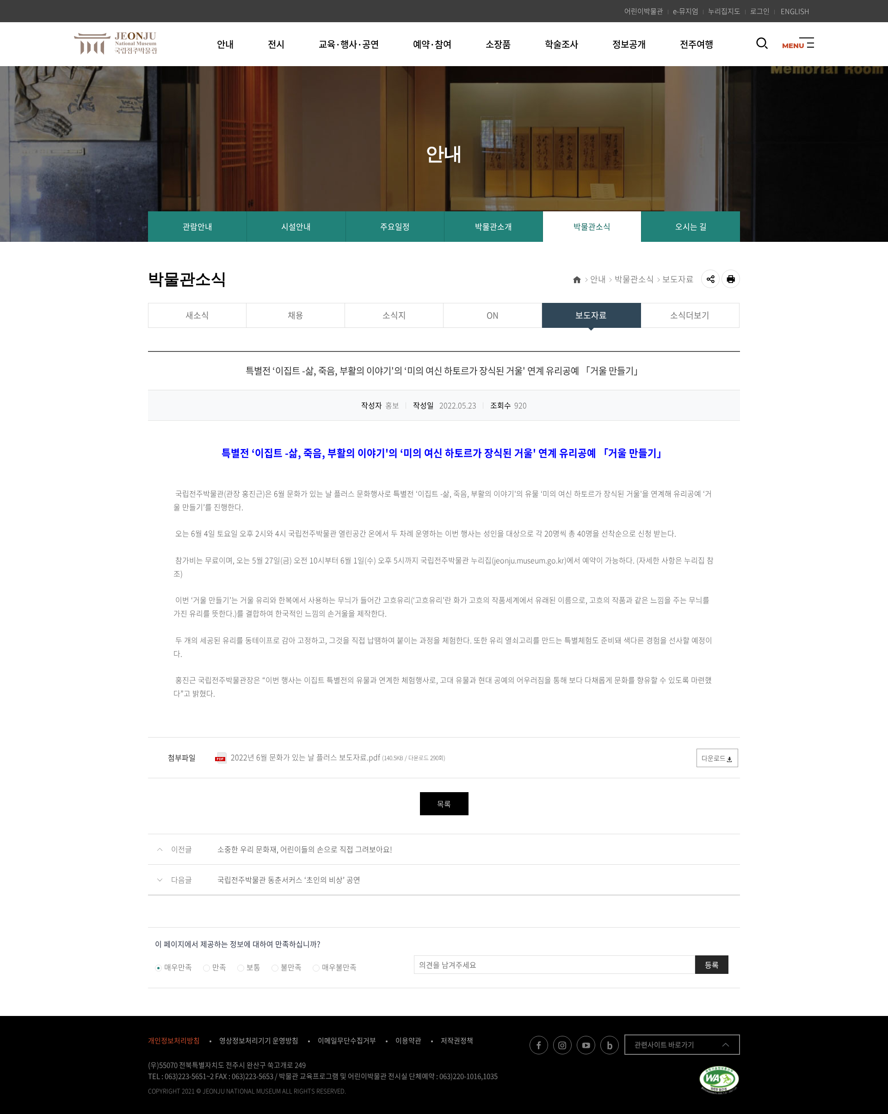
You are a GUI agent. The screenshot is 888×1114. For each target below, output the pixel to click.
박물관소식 (592, 226)
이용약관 (408, 1040)
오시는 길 (691, 226)
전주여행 (696, 44)
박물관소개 (493, 226)
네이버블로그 (609, 1045)
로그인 (760, 11)
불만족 (291, 966)
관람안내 (197, 226)
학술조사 (561, 44)
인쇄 (731, 279)
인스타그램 (562, 1045)
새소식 (197, 315)
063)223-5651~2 (189, 1076)
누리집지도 (724, 11)
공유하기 (710, 279)
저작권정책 (457, 1040)
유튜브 (586, 1045)
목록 (444, 803)
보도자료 (678, 279)
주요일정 (395, 226)
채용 (295, 315)
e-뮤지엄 (685, 11)
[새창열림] (719, 1079)
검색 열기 (762, 48)
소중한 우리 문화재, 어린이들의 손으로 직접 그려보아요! (304, 849)
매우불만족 (339, 966)
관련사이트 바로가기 (664, 1045)
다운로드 (714, 758)
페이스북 (539, 1045)
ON (493, 315)
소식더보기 (689, 315)
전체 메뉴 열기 (806, 44)
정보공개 (629, 44)
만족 (219, 966)
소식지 (394, 315)
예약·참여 (432, 44)
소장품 (498, 44)
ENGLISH (797, 11)
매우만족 (178, 966)
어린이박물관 (643, 11)
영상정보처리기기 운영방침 (258, 1040)
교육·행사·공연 (349, 44)
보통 (253, 966)
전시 (276, 44)
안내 (225, 44)
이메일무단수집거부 (347, 1040)
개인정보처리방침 (174, 1040)
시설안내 (296, 226)
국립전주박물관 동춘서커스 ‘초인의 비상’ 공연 (288, 879)
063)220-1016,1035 (468, 1076)
